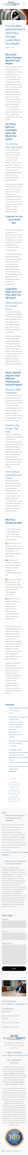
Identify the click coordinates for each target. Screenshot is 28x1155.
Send (14, 968)
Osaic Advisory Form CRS (14, 1084)
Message (7, 943)
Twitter (14, 792)
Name (5, 919)
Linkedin (14, 799)
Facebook (14, 784)
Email (5, 931)
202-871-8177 (6, 1011)
